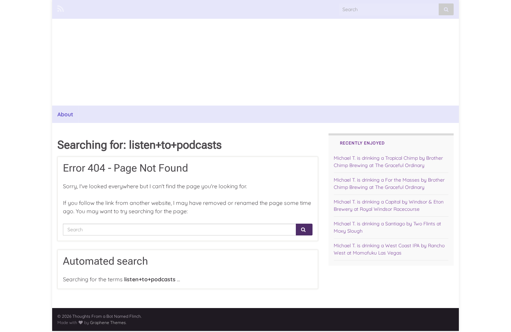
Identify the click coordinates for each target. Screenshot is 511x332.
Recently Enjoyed (362, 143)
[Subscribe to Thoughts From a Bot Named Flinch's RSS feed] (60, 7)
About (65, 114)
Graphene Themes (108, 322)
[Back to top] (495, 316)
